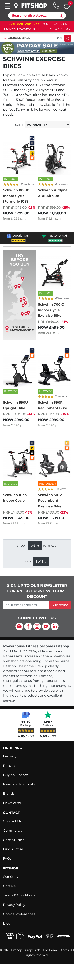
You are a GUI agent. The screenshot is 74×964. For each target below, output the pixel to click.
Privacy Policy (14, 905)
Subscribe (60, 605)
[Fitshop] (34, 6)
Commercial (13, 830)
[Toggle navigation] (7, 6)
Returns (9, 766)
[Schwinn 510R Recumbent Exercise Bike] (54, 463)
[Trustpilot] (48, 715)
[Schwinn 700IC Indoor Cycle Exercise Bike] (54, 272)
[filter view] (67, 38)
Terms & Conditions (19, 895)
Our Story (11, 877)
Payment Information (21, 784)
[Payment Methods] (37, 936)
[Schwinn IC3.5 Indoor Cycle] (19, 463)
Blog (7, 923)
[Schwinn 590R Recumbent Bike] (54, 370)
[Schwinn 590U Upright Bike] (19, 370)
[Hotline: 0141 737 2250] (56, 5)
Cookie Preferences (19, 914)
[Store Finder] (16, 6)
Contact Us (12, 821)
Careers (9, 886)
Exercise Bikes (18, 37)
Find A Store (13, 849)
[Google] (26, 715)
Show (21, 545)
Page (27, 561)
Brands (9, 793)
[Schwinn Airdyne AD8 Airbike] (54, 158)
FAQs (7, 858)
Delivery (9, 756)
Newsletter (12, 803)
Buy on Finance (16, 775)
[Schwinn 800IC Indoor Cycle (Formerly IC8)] (19, 158)
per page (50, 545)
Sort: (19, 124)
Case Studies (13, 840)
